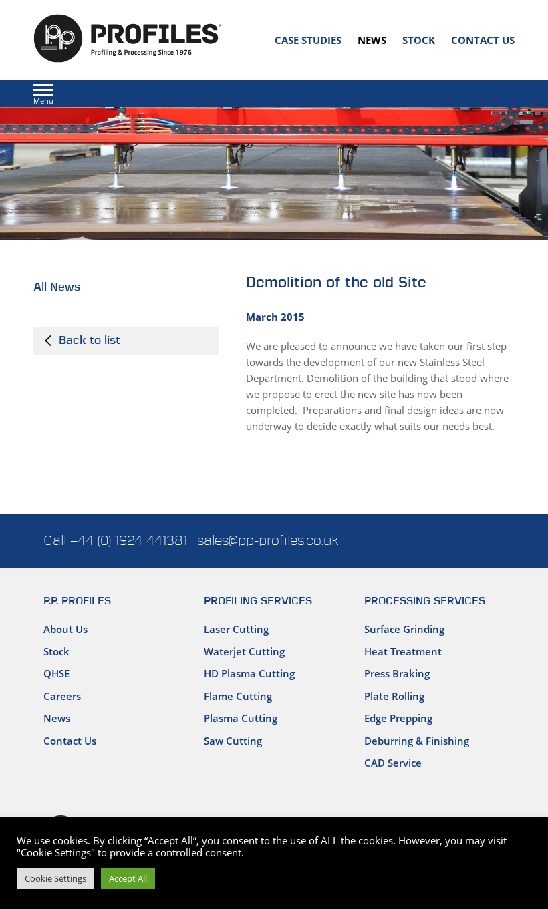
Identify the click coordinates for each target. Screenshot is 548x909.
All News (56, 287)
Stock (418, 40)
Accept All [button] (128, 878)
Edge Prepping (398, 718)
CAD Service (393, 762)
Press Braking (397, 673)
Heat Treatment (403, 651)
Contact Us (483, 40)
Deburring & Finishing (416, 740)
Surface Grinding (404, 629)
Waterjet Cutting (244, 651)
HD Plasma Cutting (249, 673)
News (372, 40)
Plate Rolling (394, 696)
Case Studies (308, 40)
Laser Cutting (236, 629)
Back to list (87, 340)
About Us (65, 629)
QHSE (56, 673)
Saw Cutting (233, 740)
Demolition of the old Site (336, 283)
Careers (62, 696)
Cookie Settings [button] (55, 878)
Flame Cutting (238, 696)
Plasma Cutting (240, 718)
